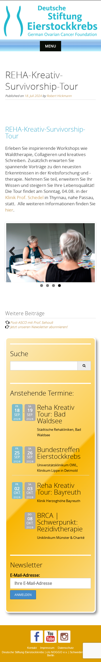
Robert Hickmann (59, 96)
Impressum (47, 647)
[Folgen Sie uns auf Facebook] (37, 636)
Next (87, 252)
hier (9, 210)
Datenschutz (66, 647)
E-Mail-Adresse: (25, 575)
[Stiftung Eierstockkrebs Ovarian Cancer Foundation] (50, 20)
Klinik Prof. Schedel (24, 197)
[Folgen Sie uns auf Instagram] (64, 636)
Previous (14, 252)
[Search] (84, 365)
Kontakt (32, 647)
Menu (50, 46)
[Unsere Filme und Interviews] (50, 636)
